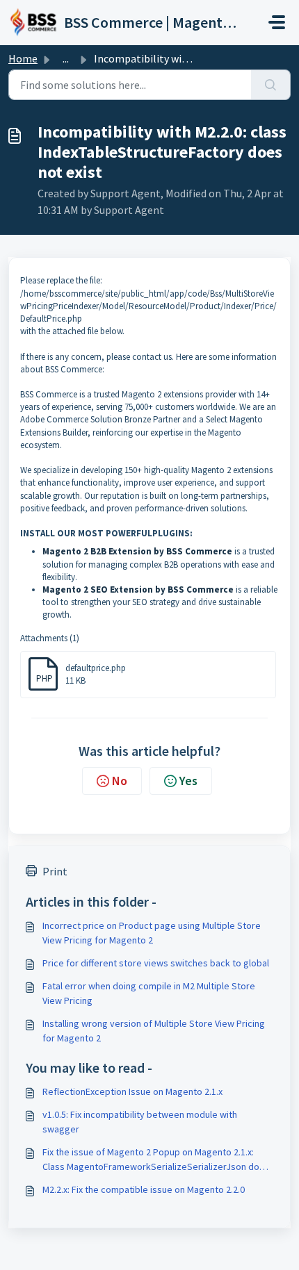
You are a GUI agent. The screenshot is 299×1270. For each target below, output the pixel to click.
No (119, 781)
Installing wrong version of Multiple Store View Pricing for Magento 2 (153, 1030)
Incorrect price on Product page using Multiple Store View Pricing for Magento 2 (151, 932)
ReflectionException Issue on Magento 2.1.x (132, 1091)
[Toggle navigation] (277, 22)
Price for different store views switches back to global (155, 963)
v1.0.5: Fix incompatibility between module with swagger (139, 1121)
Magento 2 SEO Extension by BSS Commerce (138, 589)
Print (54, 871)
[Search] (271, 84)
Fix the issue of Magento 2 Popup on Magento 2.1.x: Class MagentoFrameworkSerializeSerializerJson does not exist (156, 1160)
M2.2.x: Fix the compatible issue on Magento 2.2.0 (143, 1189)
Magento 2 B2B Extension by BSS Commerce (137, 551)
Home (23, 58)
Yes (188, 781)
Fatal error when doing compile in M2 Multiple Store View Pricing (148, 993)
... (66, 58)
